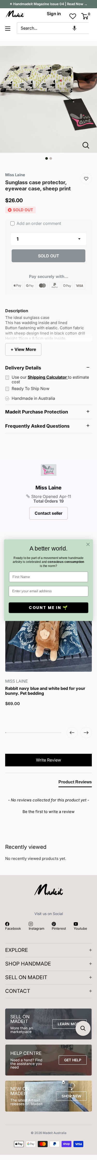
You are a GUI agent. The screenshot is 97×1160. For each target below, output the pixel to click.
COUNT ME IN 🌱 (48, 607)
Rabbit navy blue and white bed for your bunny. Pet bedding (45, 691)
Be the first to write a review (48, 811)
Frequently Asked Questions (37, 426)
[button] (74, 28)
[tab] (75, 783)
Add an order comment (38, 223)
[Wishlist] (86, 178)
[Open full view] (88, 145)
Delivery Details (23, 367)
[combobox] (53, 28)
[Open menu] (7, 29)
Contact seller (48, 513)
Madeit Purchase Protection (36, 411)
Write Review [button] (48, 760)
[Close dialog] (88, 544)
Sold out (48, 255)
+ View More (23, 349)
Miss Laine (48, 487)
